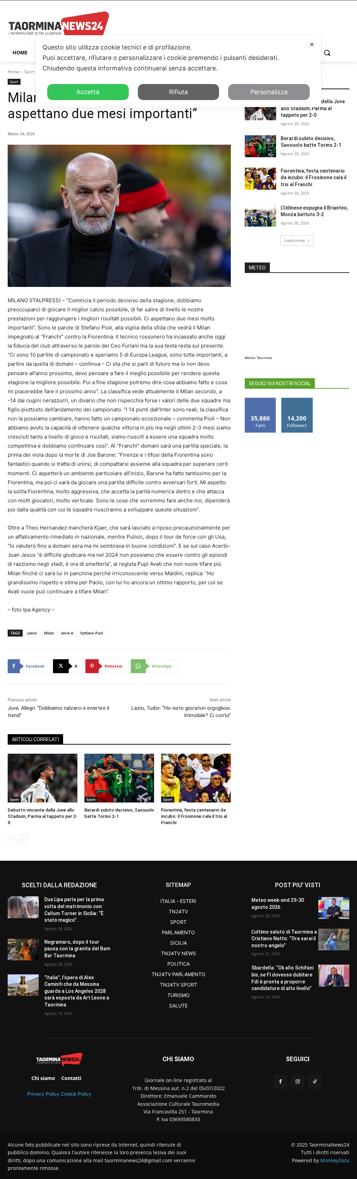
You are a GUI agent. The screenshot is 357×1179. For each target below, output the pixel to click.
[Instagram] (297, 1081)
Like (261, 400)
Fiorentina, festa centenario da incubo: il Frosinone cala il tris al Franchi (194, 816)
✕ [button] (311, 44)
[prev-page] (12, 839)
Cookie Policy (76, 1094)
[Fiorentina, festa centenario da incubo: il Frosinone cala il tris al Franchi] (196, 778)
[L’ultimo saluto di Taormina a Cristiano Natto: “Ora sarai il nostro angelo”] (333, 939)
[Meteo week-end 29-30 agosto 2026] (333, 908)
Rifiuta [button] (178, 92)
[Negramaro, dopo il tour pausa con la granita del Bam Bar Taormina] (23, 949)
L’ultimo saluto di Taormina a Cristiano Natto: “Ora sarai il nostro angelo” (284, 938)
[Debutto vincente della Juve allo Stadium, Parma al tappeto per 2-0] (42, 778)
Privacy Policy (43, 1094)
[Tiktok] (314, 1081)
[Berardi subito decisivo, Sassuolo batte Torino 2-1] (119, 778)
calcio (32, 633)
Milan (49, 633)
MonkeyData (334, 1160)
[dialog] (178, 71)
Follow (297, 400)
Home (14, 72)
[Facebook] (280, 1081)
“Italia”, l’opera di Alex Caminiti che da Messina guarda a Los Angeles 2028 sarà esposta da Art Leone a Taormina (76, 991)
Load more (294, 240)
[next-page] (23, 839)
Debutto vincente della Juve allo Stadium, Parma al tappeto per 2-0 (42, 816)
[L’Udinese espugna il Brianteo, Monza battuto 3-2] (260, 216)
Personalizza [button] (269, 92)
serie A (67, 633)
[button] (327, 52)
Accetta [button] (87, 92)
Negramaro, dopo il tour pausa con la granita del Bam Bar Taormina (77, 948)
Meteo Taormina (258, 358)
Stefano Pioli (91, 633)
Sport (29, 72)
